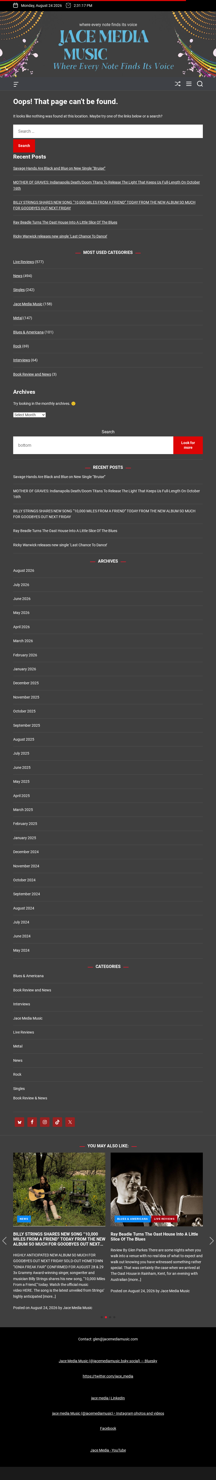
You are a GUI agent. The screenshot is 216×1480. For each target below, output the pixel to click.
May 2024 (21, 950)
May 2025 (21, 781)
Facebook (108, 1428)
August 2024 (23, 908)
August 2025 (23, 739)
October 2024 (24, 880)
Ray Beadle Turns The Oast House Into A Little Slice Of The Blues (65, 222)
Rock (17, 346)
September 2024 (26, 894)
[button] (4, 1240)
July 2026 (21, 585)
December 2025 (26, 683)
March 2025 (23, 810)
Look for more (188, 445)
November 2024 (26, 866)
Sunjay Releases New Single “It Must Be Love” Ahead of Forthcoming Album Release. (155, 1237)
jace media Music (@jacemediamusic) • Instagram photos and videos (108, 1413)
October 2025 (24, 711)
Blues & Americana (28, 332)
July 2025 (21, 753)
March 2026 (23, 641)
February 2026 (25, 655)
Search (108, 431)
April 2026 (21, 627)
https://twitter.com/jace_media (108, 1376)
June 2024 (22, 936)
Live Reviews (23, 262)
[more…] (35, 1291)
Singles (19, 290)
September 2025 (26, 725)
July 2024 (21, 922)
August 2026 (23, 570)
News (17, 276)
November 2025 (26, 697)
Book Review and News (32, 374)
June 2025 (22, 767)
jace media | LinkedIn (108, 1398)
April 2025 (21, 796)
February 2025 (25, 824)
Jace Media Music (27, 304)
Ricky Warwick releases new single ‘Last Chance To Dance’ (60, 236)
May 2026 (21, 613)
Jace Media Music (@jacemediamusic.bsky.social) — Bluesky (108, 1361)
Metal (17, 318)
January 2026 (24, 669)
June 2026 (22, 599)
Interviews (21, 360)
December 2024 (26, 852)
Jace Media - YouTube (108, 1450)
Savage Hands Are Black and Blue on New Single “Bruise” (59, 168)
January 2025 (24, 838)
